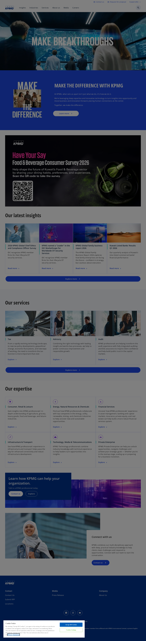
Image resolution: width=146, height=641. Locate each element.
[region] (44, 629)
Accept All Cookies (71, 624)
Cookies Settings (71, 630)
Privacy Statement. (13, 635)
